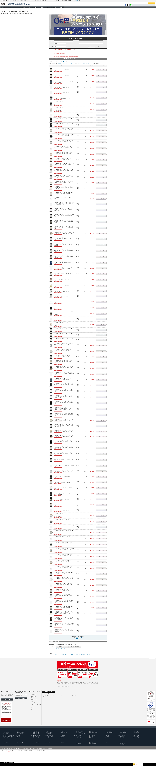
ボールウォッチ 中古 (5, 742)
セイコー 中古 (78, 742)
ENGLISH (32, 707)
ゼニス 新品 (107, 736)
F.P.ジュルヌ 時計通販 (77, 735)
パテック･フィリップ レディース (80, 732)
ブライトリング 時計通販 (49, 735)
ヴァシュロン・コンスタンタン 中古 (7, 737)
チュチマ (53, 695)
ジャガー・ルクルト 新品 (35, 736)
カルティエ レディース (20, 732)
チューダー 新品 (136, 736)
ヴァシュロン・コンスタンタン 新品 (7, 736)
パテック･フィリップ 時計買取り (80, 733)
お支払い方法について (34, 696)
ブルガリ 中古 (92, 742)
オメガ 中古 (48, 731)
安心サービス (33, 702)
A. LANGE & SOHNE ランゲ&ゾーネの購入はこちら (58, 654)
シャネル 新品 (92, 736)
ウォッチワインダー (122, 743)
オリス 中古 (106, 742)
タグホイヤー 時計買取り (35, 733)
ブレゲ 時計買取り (136, 732)
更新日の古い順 (60, 63)
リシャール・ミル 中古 (108, 731)
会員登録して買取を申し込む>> (61, 648)
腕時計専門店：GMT (26, 748)
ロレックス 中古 (5, 731)
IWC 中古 (18, 737)
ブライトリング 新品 (49, 736)
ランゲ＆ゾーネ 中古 (93, 731)
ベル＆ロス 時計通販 (121, 735)
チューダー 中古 (136, 737)
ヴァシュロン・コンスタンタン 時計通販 (7, 735)
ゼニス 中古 (107, 737)
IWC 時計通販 (18, 735)
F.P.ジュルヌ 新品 (78, 736)
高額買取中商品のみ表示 (86, 63)
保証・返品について (34, 697)
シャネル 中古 (92, 737)
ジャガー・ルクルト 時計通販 (35, 735)
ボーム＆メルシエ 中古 (20, 742)
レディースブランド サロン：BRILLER (36, 748)
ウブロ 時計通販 (62, 735)
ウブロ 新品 (62, 736)
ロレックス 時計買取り (6, 733)
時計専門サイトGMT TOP (5, 9)
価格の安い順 (65, 63)
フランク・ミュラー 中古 (35, 742)
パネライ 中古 (63, 731)
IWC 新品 (18, 736)
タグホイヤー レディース (35, 732)
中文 (31, 709)
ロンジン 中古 (48, 742)
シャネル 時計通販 (92, 735)
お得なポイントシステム (35, 701)
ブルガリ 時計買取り (93, 743)
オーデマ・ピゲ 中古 (122, 731)
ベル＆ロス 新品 (122, 736)
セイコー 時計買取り (78, 743)
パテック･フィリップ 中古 (79, 731)
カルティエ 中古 (19, 731)
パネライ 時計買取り (64, 732)
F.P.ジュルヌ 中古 (78, 737)
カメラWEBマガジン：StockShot (16, 748)
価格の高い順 (70, 63)
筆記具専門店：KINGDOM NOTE (48, 748)
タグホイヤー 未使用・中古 (35, 731)
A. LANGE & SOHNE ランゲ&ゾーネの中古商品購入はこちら (80, 654)
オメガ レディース (49, 732)
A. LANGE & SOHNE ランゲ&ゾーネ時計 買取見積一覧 (20, 9)
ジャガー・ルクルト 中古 (35, 737)
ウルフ (62, 695)
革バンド (121, 742)
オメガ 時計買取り (48, 733)
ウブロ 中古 (62, 737)
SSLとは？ (151, 713)
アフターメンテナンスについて (36, 704)
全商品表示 (80, 63)
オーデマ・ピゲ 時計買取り (123, 732)
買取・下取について (34, 699)
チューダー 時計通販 (136, 735)
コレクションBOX (122, 744)
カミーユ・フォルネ (73, 695)
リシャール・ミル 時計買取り (109, 732)
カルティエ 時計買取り (20, 733)
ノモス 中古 (62, 742)
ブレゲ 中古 (136, 731)
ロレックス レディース (6, 732)
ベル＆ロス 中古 (122, 737)
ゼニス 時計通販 (106, 735)
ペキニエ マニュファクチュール (46, 696)
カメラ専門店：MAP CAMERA (5, 748)
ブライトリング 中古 (49, 737)
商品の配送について (34, 694)
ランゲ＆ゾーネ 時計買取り (94, 732)
